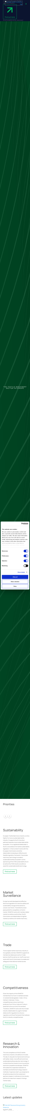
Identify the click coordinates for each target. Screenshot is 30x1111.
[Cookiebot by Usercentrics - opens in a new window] (21, 524)
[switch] (26, 556)
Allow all (15, 577)
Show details (21, 572)
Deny (15, 586)
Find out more (10, 871)
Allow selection (15, 581)
